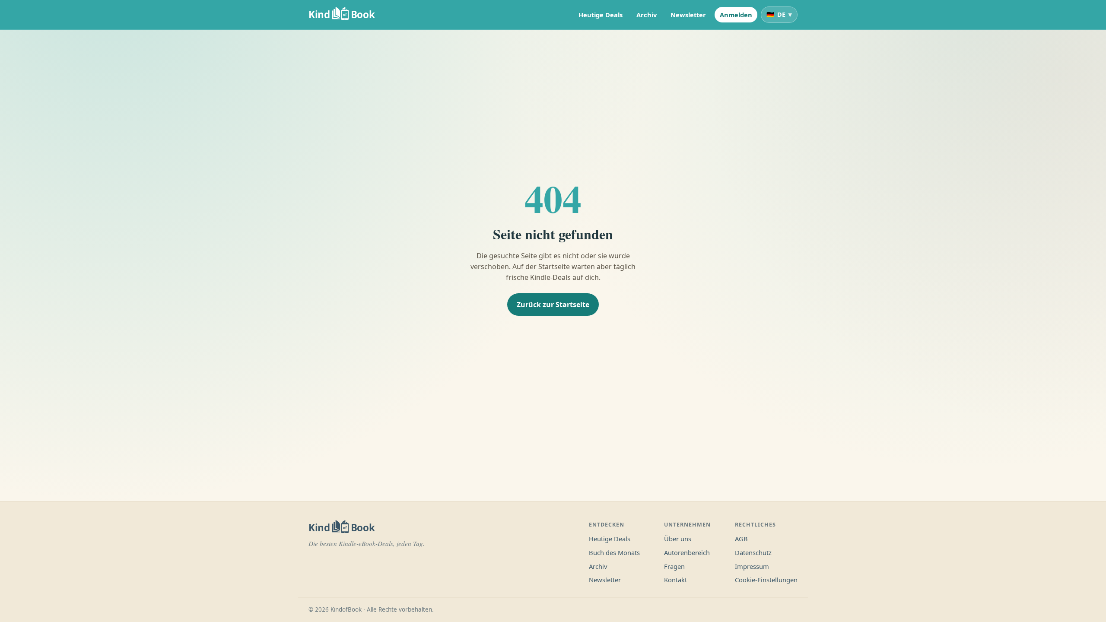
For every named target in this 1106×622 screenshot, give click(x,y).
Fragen (674, 566)
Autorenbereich (687, 552)
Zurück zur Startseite (553, 304)
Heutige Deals (600, 14)
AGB (741, 538)
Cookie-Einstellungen (766, 579)
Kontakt (675, 579)
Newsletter (688, 14)
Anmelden (736, 14)
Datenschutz (753, 552)
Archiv (646, 14)
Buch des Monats (614, 552)
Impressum (752, 566)
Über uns (677, 538)
